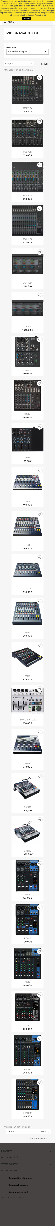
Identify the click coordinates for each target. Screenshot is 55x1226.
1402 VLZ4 (27, 152)
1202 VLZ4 (27, 108)
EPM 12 (28, 588)
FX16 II (27, 763)
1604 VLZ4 (27, 195)
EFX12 (27, 501)
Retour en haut (39, 1138)
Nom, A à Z (19, 63)
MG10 (27, 982)
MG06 (27, 894)
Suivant (45, 1131)
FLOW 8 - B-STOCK (27, 720)
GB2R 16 (27, 851)
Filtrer (44, 63)
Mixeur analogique (22, 33)
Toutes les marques (27, 51)
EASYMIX (27, 457)
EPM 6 (27, 632)
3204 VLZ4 (27, 326)
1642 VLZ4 (27, 239)
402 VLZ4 (28, 370)
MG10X (28, 1025)
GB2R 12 (27, 807)
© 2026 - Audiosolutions (13, 1197)
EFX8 (27, 545)
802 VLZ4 (27, 414)
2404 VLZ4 (27, 283)
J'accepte (26, 18)
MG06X (27, 938)
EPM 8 (27, 676)
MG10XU (27, 1069)
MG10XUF (27, 1113)
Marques (11, 47)
